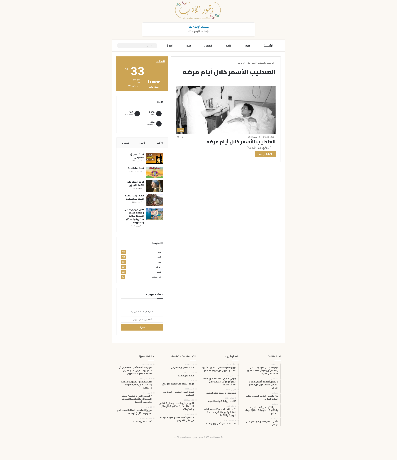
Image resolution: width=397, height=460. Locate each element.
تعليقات (125, 142)
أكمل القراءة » (265, 154)
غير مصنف (156, 277)
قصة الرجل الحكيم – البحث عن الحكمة (133, 197)
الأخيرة (142, 142)
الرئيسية (268, 45)
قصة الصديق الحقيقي (137, 156)
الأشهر (159, 142)
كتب (228, 45)
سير (188, 45)
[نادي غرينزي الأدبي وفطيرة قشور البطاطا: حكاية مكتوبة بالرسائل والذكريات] (154, 214)
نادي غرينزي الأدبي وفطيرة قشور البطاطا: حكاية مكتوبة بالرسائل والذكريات (134, 215)
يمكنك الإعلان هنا (198, 27)
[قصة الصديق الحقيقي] (154, 158)
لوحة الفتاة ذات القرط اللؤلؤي (135, 183)
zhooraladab (268, 137)
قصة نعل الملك (135, 168)
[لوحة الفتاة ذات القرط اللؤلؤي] (154, 186)
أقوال (169, 45)
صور (247, 45)
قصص (208, 45)
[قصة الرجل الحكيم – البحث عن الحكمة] (154, 200)
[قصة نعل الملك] (154, 172)
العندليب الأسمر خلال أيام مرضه (241, 141)
